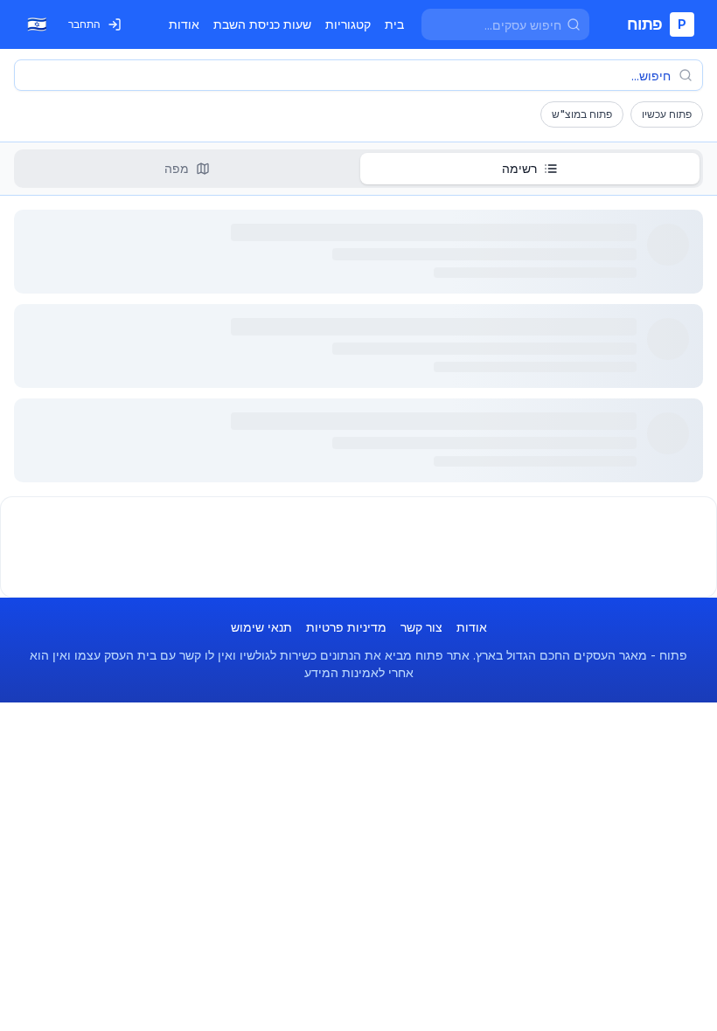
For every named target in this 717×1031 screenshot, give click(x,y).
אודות (184, 24)
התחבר (84, 24)
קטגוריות (348, 24)
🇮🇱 (36, 24)
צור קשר (421, 626)
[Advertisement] (358, 547)
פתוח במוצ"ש (582, 114)
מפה (176, 168)
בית (394, 24)
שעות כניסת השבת (262, 24)
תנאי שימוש (261, 626)
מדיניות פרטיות (346, 626)
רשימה (519, 168)
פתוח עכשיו (667, 114)
